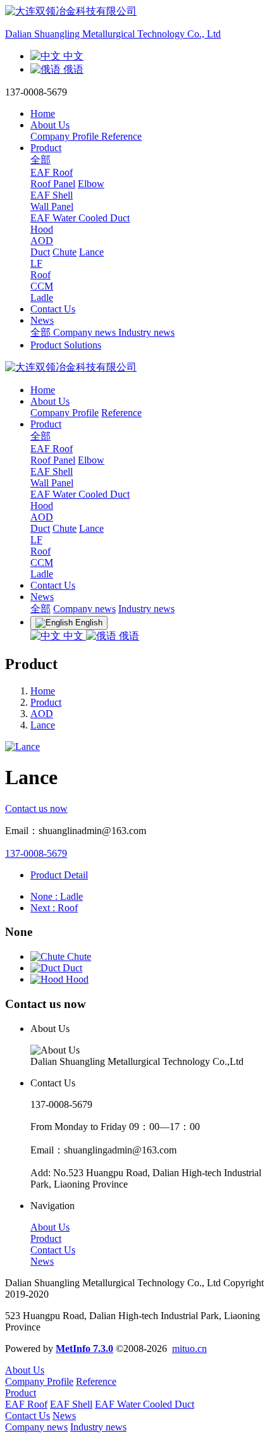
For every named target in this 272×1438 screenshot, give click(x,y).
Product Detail (59, 875)
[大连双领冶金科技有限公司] (136, 367)
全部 (40, 159)
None (56, 896)
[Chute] (48, 956)
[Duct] (46, 967)
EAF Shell (51, 471)
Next (54, 907)
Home (42, 113)
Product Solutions (65, 345)
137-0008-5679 (36, 853)
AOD (41, 517)
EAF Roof (51, 448)
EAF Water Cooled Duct (80, 494)
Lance (42, 725)
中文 (73, 635)
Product (45, 702)
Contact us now (36, 808)
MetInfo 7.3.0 (84, 1348)
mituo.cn (189, 1348)
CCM (41, 562)
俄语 (127, 635)
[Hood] (48, 979)
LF (36, 539)
